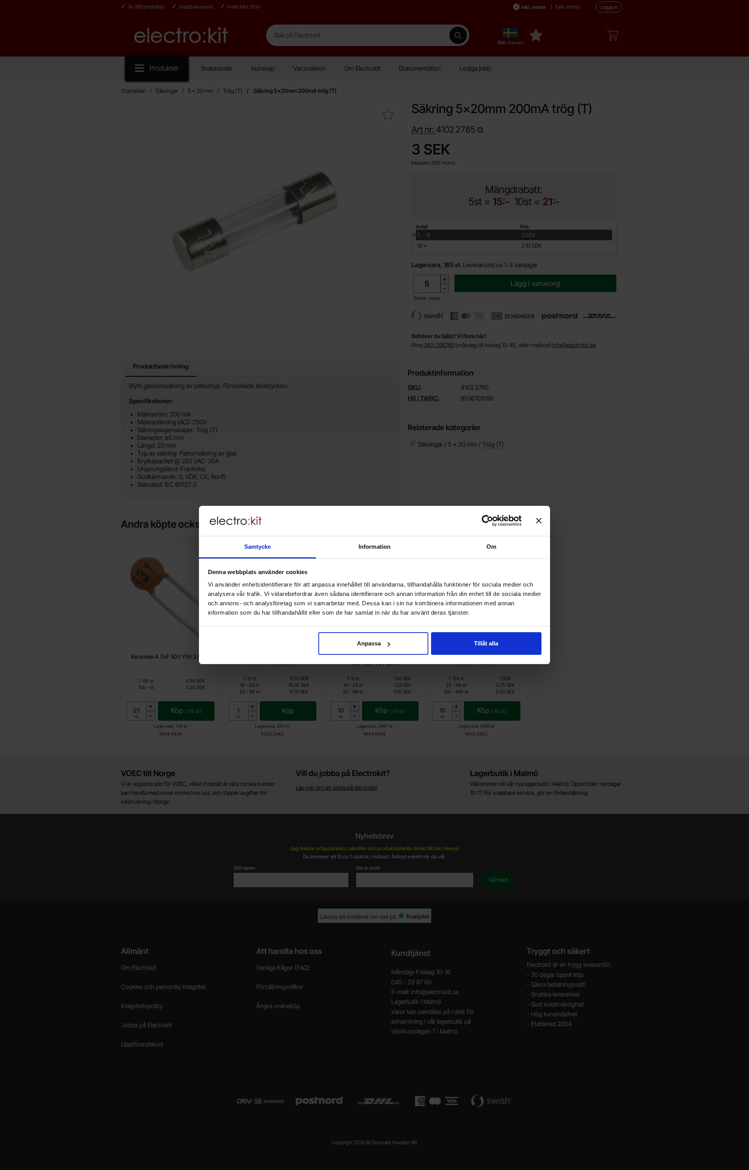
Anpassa (369, 643)
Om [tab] (491, 546)
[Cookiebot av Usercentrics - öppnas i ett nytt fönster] (487, 520)
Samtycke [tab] (257, 546)
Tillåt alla (486, 643)
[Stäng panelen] (538, 520)
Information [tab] (374, 546)
